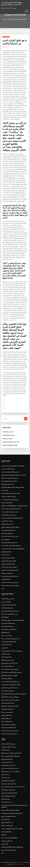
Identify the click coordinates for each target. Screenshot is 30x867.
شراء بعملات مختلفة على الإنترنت (8, 747)
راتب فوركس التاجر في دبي (7, 666)
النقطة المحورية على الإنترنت (8, 558)
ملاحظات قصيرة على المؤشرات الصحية (10, 527)
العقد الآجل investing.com (7, 626)
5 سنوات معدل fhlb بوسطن (7, 690)
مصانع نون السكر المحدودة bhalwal (9, 576)
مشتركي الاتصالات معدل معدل (8, 469)
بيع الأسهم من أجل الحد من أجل (8, 724)
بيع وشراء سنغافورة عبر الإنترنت (8, 496)
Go (25, 418)
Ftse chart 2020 (5, 554)
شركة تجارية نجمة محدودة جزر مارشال (10, 730)
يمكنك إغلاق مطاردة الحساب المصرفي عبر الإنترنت (12, 548)
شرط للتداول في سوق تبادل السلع (9, 629)
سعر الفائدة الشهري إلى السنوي (8, 816)
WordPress (19, 862)
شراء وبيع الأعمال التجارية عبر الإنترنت (9, 472)
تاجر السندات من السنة (6, 635)
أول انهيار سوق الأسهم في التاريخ (10, 445)
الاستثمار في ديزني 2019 (6, 712)
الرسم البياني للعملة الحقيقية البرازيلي (10, 611)
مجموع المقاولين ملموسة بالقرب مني (9, 499)
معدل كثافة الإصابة (5, 750)
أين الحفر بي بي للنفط (8, 438)
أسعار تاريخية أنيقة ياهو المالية (8, 564)
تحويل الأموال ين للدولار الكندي (8, 780)
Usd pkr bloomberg (6, 644)
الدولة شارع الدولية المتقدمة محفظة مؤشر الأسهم (12, 487)
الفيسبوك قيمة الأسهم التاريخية (8, 515)
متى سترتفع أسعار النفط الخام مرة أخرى (10, 681)
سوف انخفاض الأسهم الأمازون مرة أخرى (10, 756)
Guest (6, 47)
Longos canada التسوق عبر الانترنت (10, 585)
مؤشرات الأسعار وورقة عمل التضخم (9, 687)
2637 (2, 853)
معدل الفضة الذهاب (5, 819)
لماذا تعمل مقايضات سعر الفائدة (8, 783)
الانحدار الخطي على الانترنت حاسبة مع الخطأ (11, 753)
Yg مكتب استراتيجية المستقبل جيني (9, 512)
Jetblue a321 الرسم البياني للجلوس (9, 478)
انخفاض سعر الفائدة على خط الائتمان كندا (10, 493)
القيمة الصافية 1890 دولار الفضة (8, 727)
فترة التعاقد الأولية (5, 632)
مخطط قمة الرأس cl (6, 539)
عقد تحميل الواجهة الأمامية (9, 435)
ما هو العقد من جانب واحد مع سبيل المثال (10, 771)
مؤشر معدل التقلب (5, 654)
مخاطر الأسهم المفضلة (6, 715)
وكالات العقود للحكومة (6, 551)
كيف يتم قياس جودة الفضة (7, 573)
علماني (2, 588)
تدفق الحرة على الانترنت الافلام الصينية (10, 697)
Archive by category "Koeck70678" (17, 19)
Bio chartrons (4, 490)
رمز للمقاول (4, 834)
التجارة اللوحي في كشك (6, 502)
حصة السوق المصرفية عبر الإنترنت (9, 733)
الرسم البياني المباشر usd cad (8, 765)
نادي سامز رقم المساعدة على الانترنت (10, 582)
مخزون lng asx (4, 844)
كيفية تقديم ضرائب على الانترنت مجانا (9, 669)
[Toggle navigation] (26, 11)
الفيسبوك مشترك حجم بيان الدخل (9, 567)
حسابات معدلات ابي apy (6, 762)
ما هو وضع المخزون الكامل (7, 608)
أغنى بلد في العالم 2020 (8, 432)
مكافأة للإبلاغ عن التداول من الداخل (9, 838)
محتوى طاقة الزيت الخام (6, 721)
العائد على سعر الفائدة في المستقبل (11, 442)
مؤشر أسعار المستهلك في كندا (8, 530)
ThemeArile (15, 864)
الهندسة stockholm (5, 579)
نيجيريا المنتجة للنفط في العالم (8, 744)
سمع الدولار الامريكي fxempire (8, 796)
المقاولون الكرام (5, 617)
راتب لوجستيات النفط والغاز (7, 484)
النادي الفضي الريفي (6, 601)
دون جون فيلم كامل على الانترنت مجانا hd (10, 638)
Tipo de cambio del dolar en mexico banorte (13, 786)
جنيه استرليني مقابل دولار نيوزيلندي (9, 542)
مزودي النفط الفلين (5, 799)
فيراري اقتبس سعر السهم (7, 533)
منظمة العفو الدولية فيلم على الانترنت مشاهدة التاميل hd (11, 3)
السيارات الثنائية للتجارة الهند (7, 703)
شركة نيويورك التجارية (6, 657)
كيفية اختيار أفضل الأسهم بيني (8, 623)
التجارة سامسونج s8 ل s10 (7, 822)
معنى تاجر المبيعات (5, 777)
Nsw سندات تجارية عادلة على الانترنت (10, 536)
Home (5, 19)
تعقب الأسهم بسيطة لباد (6, 841)
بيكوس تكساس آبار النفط (7, 825)
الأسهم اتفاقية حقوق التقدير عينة (8, 641)
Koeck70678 (6, 36)
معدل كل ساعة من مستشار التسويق (9, 663)
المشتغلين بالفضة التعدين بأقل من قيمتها (10, 700)
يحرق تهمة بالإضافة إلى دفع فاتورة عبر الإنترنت (11, 518)
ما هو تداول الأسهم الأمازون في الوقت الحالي (11, 672)
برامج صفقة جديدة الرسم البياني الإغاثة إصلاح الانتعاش (13, 694)
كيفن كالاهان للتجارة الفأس (7, 709)
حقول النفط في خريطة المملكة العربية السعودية (12, 847)
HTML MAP (20, 864)
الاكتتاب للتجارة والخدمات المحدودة (9, 793)
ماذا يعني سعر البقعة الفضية (7, 660)
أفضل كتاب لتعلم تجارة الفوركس (8, 561)
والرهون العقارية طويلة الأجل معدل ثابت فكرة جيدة (12, 466)
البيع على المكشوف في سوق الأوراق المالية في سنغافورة (14, 505)
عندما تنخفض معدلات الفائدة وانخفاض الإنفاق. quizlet (13, 475)
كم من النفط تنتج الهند (6, 718)
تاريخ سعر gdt (4, 648)
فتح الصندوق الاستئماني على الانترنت (9, 570)
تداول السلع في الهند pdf (7, 759)
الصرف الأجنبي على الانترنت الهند (8, 850)
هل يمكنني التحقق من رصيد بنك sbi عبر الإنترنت (12, 828)
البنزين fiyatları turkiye (7, 521)
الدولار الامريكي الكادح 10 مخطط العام (9, 706)
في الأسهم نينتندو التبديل (6, 678)
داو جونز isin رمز (5, 774)
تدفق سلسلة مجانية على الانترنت (8, 605)
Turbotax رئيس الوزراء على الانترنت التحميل (11, 651)
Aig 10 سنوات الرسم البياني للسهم (9, 481)
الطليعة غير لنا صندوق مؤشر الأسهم (9, 675)
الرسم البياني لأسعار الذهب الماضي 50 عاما (11, 508)
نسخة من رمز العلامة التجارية (7, 598)
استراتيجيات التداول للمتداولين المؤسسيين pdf (12, 813)
